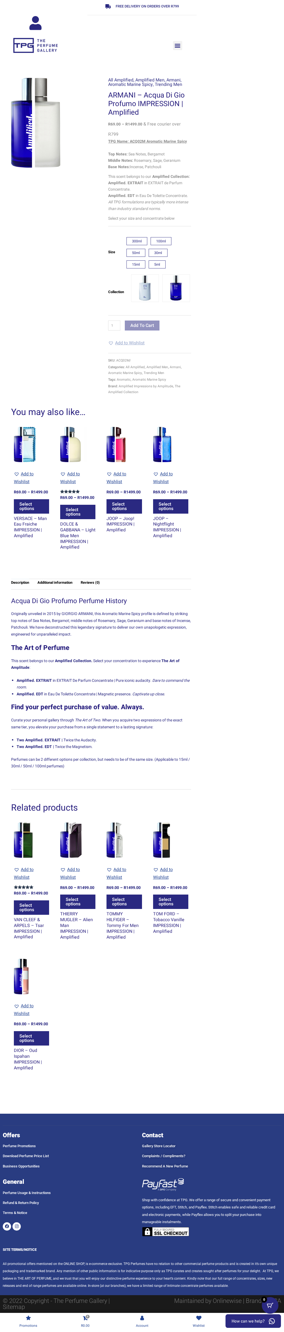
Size (111, 252)
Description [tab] (20, 582)
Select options (26, 506)
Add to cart (142, 325)
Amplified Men (149, 80)
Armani (173, 80)
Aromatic (124, 379)
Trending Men (168, 84)
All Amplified (120, 80)
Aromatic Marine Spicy (130, 84)
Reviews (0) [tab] (90, 582)
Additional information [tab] (54, 582)
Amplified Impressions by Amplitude (146, 386)
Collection (116, 291)
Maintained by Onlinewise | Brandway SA (227, 1300)
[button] (177, 45)
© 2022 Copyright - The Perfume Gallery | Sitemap (56, 1303)
